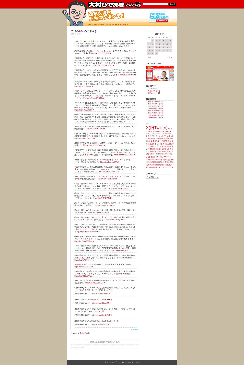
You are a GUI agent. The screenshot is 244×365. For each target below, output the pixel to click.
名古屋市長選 (159, 144)
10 (160, 44)
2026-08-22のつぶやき (156, 106)
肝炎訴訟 (161, 162)
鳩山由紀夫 (150, 167)
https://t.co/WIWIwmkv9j (89, 232)
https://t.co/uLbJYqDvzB (104, 205)
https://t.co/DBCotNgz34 (108, 172)
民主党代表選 (163, 154)
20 (170, 47)
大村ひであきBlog (154, 91)
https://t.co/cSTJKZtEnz (95, 98)
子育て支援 (159, 146)
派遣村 (148, 160)
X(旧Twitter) (157, 127)
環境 (152, 160)
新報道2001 (162, 151)
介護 (167, 138)
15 (152, 47)
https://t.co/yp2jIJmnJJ (100, 294)
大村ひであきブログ (114, 4)
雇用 (170, 164)
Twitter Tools (85, 333)
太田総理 (169, 144)
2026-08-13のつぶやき (156, 117)
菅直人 (167, 162)
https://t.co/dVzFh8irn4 (82, 86)
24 (160, 50)
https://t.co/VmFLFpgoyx (100, 53)
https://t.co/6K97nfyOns (114, 220)
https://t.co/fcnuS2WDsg (83, 241)
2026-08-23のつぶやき (156, 104)
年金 (150, 149)
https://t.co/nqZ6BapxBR (94, 283)
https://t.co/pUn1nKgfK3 (83, 110)
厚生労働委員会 (164, 141)
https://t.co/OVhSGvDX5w (84, 138)
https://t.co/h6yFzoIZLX (100, 324)
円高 (171, 138)
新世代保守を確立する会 (160, 149)
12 (167, 44)
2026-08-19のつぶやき (156, 108)
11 (163, 44)
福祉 (147, 162)
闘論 (166, 165)
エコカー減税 (157, 131)
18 (163, 47)
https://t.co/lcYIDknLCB (100, 303)
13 (170, 44)
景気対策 (170, 151)
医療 (155, 141)
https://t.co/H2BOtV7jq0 (83, 276)
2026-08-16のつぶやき (156, 110)
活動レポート (152, 93)
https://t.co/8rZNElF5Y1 (102, 198)
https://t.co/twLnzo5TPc (109, 162)
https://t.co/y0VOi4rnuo (95, 129)
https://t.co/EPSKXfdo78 (83, 260)
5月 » (170, 57)
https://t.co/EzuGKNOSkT (102, 65)
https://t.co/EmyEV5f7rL (118, 251)
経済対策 (153, 162)
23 (156, 50)
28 (149, 54)
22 (152, 50)
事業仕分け (161, 138)
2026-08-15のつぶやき (156, 113)
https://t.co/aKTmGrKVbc (94, 145)
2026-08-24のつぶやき (156, 101)
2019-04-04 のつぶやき (83, 31)
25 (163, 50)
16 (156, 47)
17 (160, 47)
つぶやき (82, 347)
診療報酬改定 (156, 165)
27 (170, 50)
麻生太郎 (157, 167)
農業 (162, 165)
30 (156, 54)
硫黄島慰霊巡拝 (168, 160)
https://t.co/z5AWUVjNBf (118, 188)
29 (152, 54)
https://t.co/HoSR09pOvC (97, 213)
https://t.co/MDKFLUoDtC (123, 155)
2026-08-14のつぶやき (156, 115)
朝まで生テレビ (152, 154)
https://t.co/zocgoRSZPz (107, 179)
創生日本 (149, 141)
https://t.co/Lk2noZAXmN (101, 315)
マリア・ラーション (157, 136)
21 (149, 50)
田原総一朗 (158, 160)
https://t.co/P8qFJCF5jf (82, 267)
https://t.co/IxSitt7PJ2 (128, 75)
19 (167, 47)
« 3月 (150, 57)
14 (149, 47)
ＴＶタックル (167, 167)
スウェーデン (155, 134)
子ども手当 (150, 146)
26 (167, 50)
